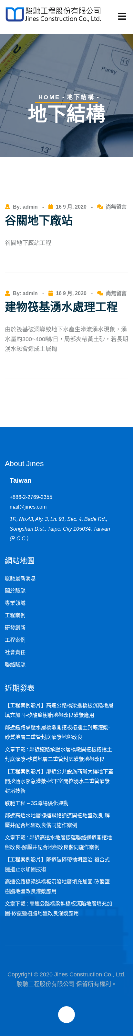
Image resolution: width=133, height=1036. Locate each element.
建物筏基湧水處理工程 (61, 307)
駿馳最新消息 (20, 578)
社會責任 (15, 652)
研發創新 (15, 627)
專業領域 (15, 603)
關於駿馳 (15, 590)
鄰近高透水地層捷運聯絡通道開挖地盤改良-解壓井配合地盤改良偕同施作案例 (57, 820)
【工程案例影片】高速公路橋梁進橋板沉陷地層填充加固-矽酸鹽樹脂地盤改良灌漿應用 (59, 710)
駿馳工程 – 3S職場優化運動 (36, 803)
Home (49, 97)
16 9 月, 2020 (71, 207)
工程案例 (15, 615)
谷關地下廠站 (39, 220)
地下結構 (81, 97)
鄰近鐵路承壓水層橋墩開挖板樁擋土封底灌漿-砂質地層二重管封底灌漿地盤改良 (57, 732)
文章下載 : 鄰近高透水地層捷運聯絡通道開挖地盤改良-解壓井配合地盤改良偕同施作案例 (58, 842)
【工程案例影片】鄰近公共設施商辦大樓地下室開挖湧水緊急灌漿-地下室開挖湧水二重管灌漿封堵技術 (59, 781)
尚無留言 (116, 207)
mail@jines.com (28, 507)
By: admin (26, 207)
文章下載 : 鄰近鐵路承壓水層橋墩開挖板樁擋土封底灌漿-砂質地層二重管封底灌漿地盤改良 (58, 754)
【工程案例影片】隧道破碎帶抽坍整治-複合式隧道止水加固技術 (57, 864)
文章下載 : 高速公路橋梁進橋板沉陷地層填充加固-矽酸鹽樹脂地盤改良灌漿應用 (58, 908)
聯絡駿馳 (15, 664)
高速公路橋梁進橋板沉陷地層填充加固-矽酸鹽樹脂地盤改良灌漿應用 (57, 886)
